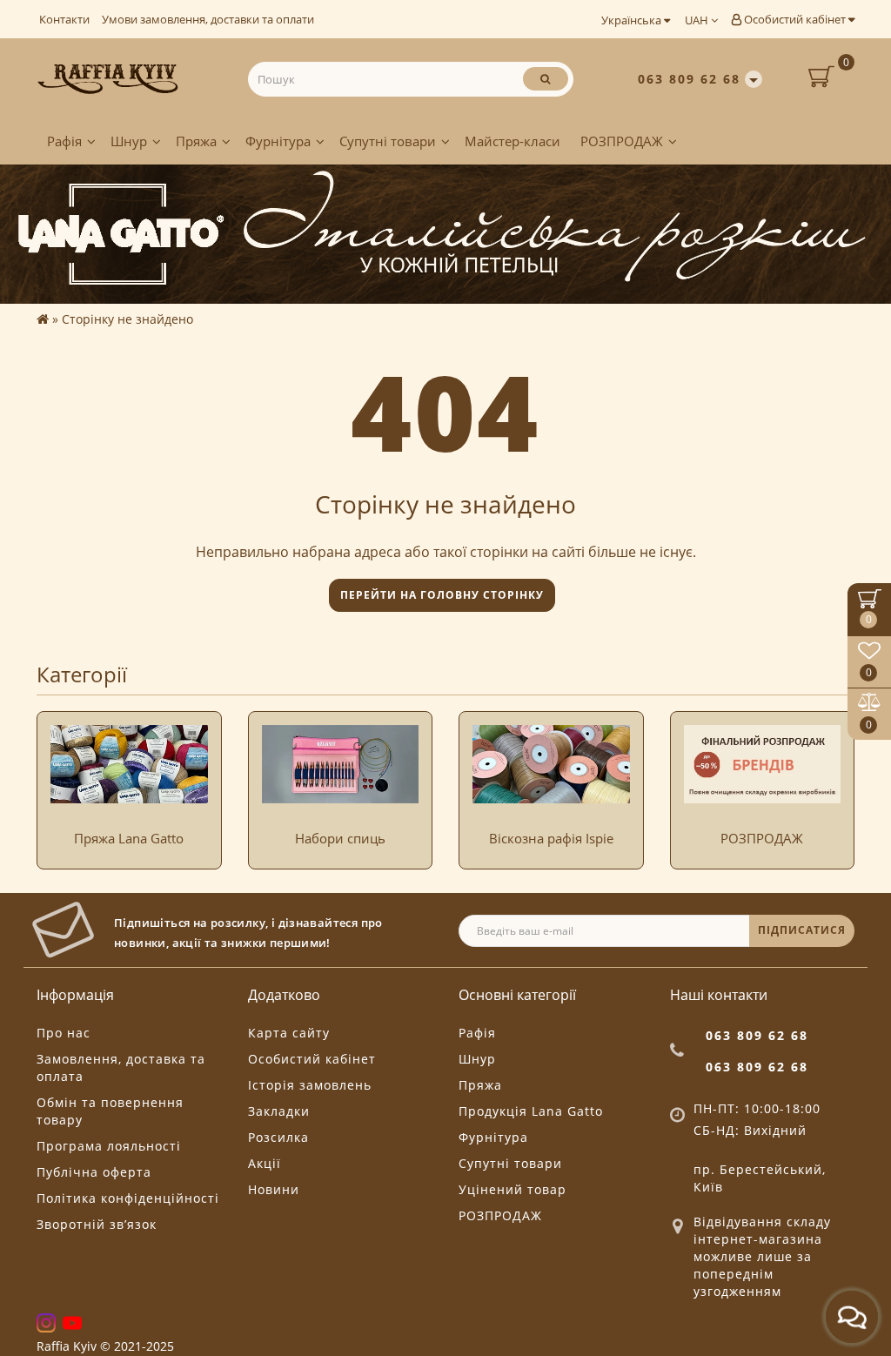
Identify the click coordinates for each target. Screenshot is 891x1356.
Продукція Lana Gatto (531, 1111)
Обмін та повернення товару (110, 1111)
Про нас (63, 1032)
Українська (632, 20)
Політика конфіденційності (128, 1198)
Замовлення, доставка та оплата (121, 1067)
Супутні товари (387, 141)
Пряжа (196, 141)
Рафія (64, 141)
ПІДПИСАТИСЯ (802, 930)
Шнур (129, 141)
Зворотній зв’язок (97, 1224)
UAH (698, 20)
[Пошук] (545, 79)
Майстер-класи (512, 141)
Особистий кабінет (794, 19)
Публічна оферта (94, 1172)
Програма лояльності (109, 1146)
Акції (264, 1163)
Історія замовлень (310, 1085)
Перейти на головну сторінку (442, 594)
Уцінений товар (512, 1189)
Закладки (279, 1111)
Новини (273, 1189)
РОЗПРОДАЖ (621, 141)
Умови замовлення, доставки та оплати (208, 19)
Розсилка (278, 1137)
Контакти (64, 19)
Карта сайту (289, 1032)
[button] (830, 772)
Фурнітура (278, 141)
